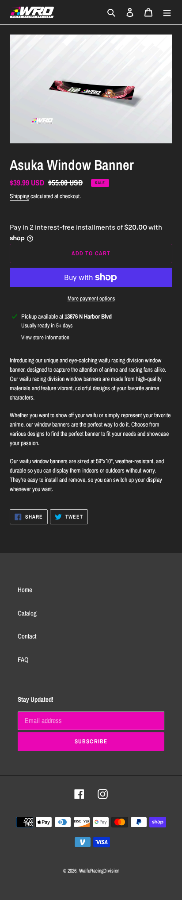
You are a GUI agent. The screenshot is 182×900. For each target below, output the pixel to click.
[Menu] (167, 12)
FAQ (23, 659)
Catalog (27, 613)
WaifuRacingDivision (99, 870)
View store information (45, 337)
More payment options (91, 298)
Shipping (19, 196)
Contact (27, 636)
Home (25, 589)
